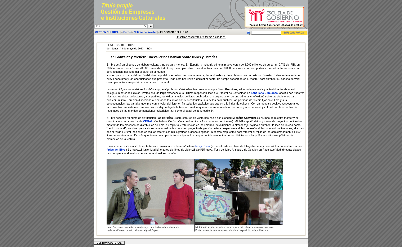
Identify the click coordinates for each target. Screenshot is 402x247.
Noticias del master (145, 32)
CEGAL (148, 121)
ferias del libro (116, 149)
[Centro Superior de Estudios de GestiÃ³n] (272, 27)
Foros (126, 32)
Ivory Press (202, 146)
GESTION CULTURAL (107, 32)
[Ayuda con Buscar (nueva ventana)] (248, 32)
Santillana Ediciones (264, 92)
